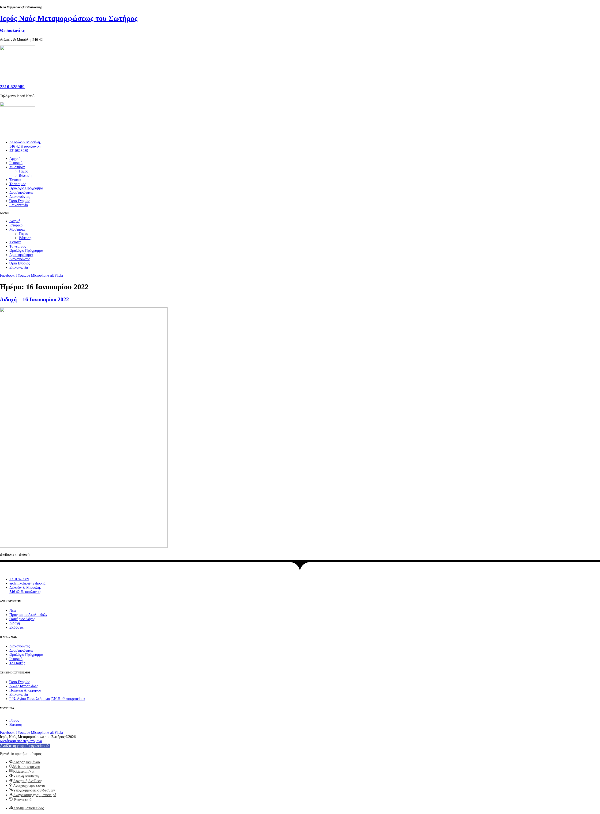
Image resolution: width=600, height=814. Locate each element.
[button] (300, 213)
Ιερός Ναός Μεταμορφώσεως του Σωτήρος (69, 18)
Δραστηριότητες (21, 192)
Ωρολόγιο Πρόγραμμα (26, 188)
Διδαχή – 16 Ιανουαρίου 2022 (34, 299)
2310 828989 (12, 86)
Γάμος (23, 171)
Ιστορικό (15, 163)
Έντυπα (15, 180)
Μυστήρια (17, 167)
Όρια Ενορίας (19, 201)
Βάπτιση (25, 175)
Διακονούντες (19, 197)
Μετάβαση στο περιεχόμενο (21, 741)
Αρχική (14, 159)
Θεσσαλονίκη (13, 30)
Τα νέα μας (17, 184)
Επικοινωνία (18, 205)
